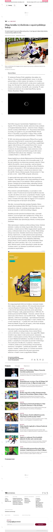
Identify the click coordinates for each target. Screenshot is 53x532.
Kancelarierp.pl (39, 504)
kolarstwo (22, 413)
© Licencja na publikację (13, 357)
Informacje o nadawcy (17, 502)
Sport (9, 21)
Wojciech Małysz (12, 73)
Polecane (17, 366)
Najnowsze (27, 366)
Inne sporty (13, 21)
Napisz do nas (8, 501)
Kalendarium (16, 515)
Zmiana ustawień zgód (18, 499)
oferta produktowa (26, 515)
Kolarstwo (22, 368)
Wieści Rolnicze (39, 505)
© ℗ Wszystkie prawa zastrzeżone (15, 358)
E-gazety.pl (38, 499)
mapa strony (7, 515)
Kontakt (6, 499)
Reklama (26, 498)
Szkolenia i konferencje (10, 511)
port (30, 5)
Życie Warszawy (39, 506)
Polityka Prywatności (17, 498)
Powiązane (8, 366)
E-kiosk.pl (38, 498)
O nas (6, 498)
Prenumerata (27, 501)
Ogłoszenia (26, 499)
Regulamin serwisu (17, 501)
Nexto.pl (37, 501)
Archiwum (26, 502)
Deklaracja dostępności (18, 504)
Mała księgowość (39, 502)
